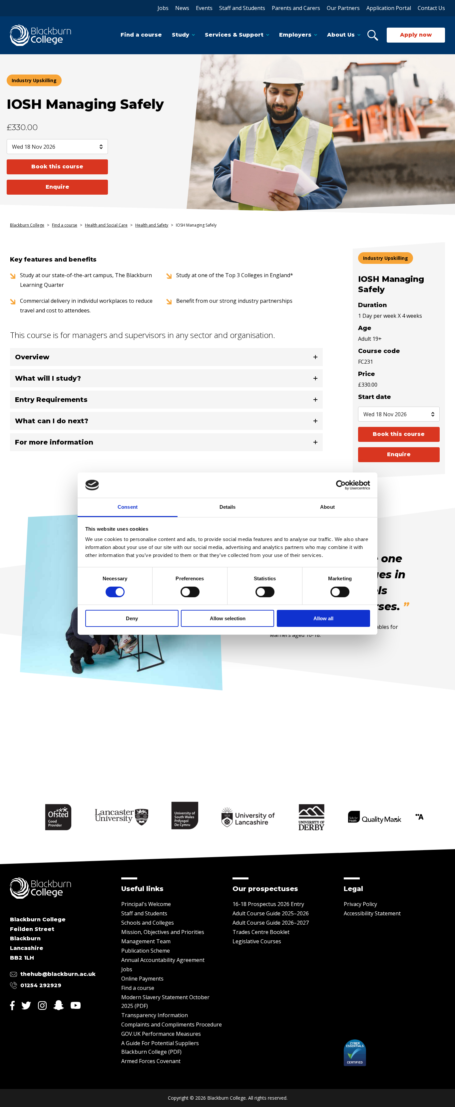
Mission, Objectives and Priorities (162, 932)
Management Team (146, 941)
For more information (54, 442)
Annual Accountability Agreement (163, 960)
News (182, 8)
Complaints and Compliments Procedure (171, 1024)
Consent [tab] (128, 507)
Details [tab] (228, 507)
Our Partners (343, 8)
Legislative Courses (256, 941)
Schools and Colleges (147, 922)
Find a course (141, 35)
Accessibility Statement (372, 913)
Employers (295, 35)
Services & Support (234, 35)
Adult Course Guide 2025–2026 (270, 913)
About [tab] (327, 507)
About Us (341, 35)
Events (204, 8)
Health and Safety (151, 225)
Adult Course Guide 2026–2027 (270, 922)
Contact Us (431, 8)
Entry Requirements (51, 400)
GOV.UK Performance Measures (161, 1033)
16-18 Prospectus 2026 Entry (268, 904)
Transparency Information (154, 1015)
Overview (32, 357)
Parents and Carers (296, 8)
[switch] (190, 592)
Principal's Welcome (146, 904)
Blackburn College (27, 225)
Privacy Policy (360, 904)
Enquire (57, 187)
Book (57, 166)
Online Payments (142, 978)
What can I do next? (51, 421)
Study (180, 35)
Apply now (416, 35)
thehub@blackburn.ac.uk (58, 974)
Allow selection (227, 618)
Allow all (323, 618)
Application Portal (388, 8)
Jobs (163, 8)
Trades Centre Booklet (260, 932)
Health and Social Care (106, 225)
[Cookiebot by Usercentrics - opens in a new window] (341, 485)
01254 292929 (40, 985)
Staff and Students (242, 8)
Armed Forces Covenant (151, 1061)
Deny (132, 618)
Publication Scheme (145, 950)
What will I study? (48, 378)
